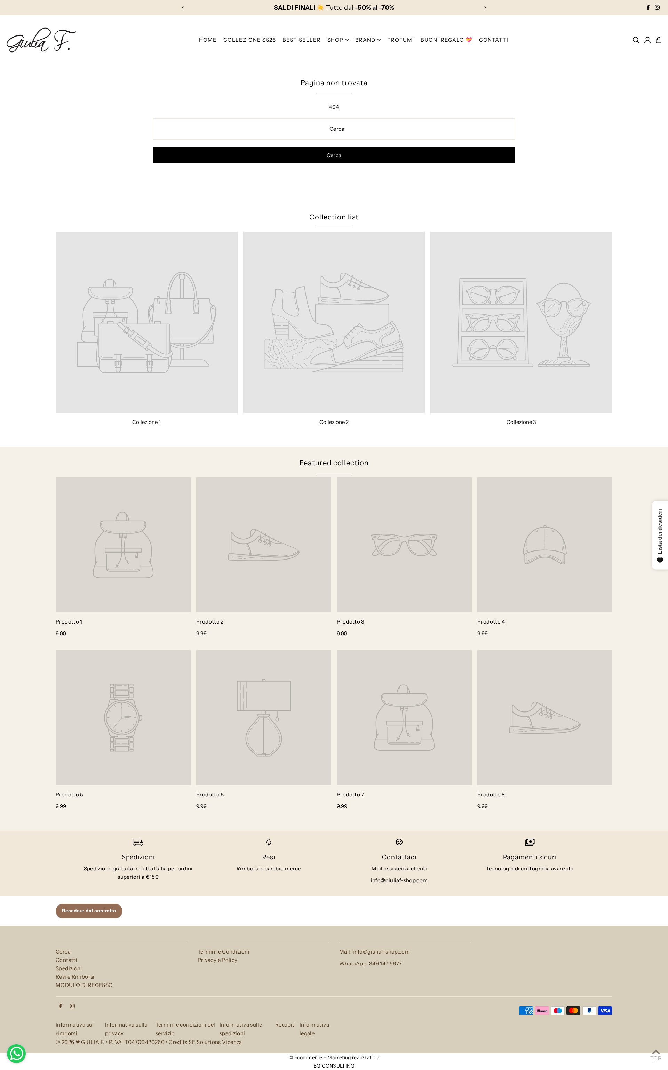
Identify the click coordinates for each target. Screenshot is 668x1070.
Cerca (63, 951)
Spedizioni (69, 968)
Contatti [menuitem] (493, 40)
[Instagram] (657, 7)
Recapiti (285, 1024)
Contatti (66, 960)
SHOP (335, 40)
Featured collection (334, 463)
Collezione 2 (334, 422)
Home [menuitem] (208, 40)
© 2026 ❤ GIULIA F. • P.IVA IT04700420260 (110, 1042)
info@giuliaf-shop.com (399, 880)
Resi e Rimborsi (75, 976)
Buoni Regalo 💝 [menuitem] (447, 40)
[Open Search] (636, 40)
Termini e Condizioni (224, 951)
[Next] (485, 7)
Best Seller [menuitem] (302, 40)
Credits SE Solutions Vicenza (205, 1042)
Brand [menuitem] (365, 40)
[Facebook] (648, 7)
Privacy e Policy (218, 960)
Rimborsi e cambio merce (269, 868)
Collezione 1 (146, 422)
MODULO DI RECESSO (84, 985)
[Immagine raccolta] (147, 322)
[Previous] (183, 7)
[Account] (647, 40)
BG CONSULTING (334, 1066)
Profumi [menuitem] (400, 40)
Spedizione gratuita (108, 868)
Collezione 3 (521, 422)
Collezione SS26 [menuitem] (249, 40)
